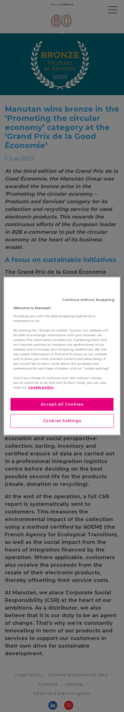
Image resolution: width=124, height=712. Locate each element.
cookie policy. (41, 387)
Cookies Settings (62, 420)
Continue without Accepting (88, 299)
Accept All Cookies (62, 404)
